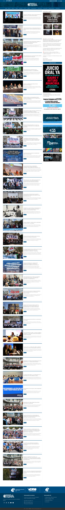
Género (29, 8)
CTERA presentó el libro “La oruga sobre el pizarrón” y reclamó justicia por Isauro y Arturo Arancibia (32, 333)
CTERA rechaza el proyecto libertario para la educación (31, 153)
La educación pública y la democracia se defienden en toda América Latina (32, 375)
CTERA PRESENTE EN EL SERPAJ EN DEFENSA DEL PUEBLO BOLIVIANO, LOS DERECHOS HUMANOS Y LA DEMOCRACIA (32, 277)
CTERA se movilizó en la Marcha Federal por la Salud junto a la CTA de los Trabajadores (32, 292)
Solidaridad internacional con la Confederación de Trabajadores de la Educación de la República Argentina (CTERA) (32, 140)
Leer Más (25, 20)
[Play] (52, 18)
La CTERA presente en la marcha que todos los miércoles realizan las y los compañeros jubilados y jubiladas (32, 250)
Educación (20, 8)
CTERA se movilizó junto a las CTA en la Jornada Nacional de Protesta (32, 237)
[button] (48, 27)
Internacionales (33, 8)
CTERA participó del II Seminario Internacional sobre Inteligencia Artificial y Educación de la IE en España (32, 167)
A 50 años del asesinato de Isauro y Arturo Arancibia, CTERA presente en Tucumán (31, 444)
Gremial (13, 8)
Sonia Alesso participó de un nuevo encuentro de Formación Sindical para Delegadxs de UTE (32, 195)
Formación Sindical (51, 8)
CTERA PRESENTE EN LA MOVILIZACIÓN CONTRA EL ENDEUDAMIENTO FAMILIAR (32, 56)
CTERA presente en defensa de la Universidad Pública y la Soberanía (31, 70)
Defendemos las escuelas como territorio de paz (32, 389)
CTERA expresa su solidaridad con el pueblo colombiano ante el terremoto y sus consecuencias (32, 98)
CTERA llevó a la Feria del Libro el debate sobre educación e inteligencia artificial (32, 347)
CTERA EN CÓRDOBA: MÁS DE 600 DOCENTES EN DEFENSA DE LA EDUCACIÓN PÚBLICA (32, 15)
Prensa (17, 8)
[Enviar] (56, 1)
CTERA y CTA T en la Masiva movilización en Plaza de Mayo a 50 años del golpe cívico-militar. (32, 472)
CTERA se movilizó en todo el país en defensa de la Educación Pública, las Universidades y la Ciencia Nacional (31, 306)
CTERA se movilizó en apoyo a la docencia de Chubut (32, 320)
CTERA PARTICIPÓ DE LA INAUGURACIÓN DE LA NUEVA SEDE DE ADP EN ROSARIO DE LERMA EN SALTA (32, 29)
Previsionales (58, 8)
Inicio (6, 8)
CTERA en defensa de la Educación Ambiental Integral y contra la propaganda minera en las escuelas (31, 264)
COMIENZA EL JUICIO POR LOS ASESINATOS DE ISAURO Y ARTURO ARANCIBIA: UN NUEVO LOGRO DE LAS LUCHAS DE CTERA (32, 209)
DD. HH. (25, 8)
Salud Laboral (45, 8)
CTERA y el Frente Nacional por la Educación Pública (31, 84)
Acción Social (40, 8)
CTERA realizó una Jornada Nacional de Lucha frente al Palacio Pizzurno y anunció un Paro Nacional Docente (32, 181)
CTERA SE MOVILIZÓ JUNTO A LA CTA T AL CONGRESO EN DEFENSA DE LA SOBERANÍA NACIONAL (31, 126)
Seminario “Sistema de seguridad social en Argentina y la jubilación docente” (32, 361)
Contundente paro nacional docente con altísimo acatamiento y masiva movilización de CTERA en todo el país (32, 111)
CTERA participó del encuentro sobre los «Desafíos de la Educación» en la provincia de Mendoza (32, 42)
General (9, 8)
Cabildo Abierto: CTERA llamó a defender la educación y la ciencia (32, 223)
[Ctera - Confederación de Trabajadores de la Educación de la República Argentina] (32, 4)
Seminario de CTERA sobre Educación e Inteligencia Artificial (32, 403)
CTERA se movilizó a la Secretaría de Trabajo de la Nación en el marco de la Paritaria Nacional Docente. (32, 416)
